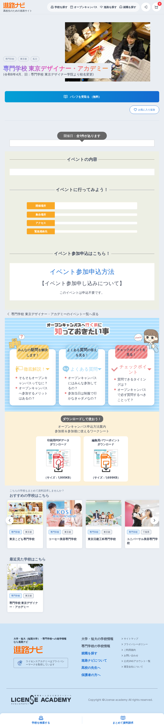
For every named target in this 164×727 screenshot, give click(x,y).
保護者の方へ (91, 675)
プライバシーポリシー (136, 644)
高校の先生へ (91, 668)
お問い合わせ (131, 655)
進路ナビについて (94, 660)
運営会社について (133, 666)
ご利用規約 (130, 649)
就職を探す (89, 653)
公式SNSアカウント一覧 (137, 661)
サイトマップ (131, 638)
